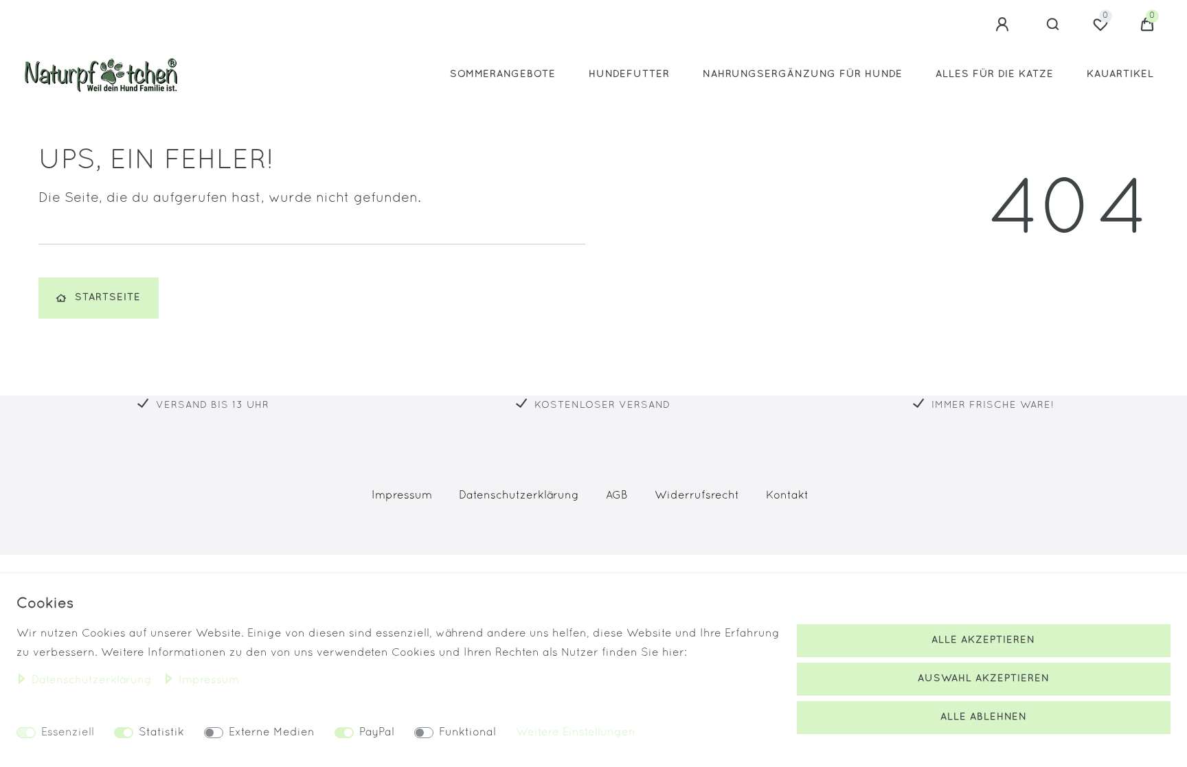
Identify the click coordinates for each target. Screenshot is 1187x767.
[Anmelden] (1004, 25)
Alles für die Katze (995, 74)
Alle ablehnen (983, 717)
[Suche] (1053, 24)
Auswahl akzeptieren (984, 678)
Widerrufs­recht (697, 496)
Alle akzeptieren (983, 640)
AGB (617, 496)
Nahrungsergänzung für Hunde (803, 74)
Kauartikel (1120, 74)
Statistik (161, 732)
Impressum (402, 496)
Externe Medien (272, 732)
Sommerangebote (503, 74)
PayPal (376, 732)
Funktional (467, 732)
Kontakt (787, 496)
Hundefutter (629, 74)
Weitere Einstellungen (575, 732)
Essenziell (67, 732)
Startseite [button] (108, 297)
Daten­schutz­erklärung (519, 496)
